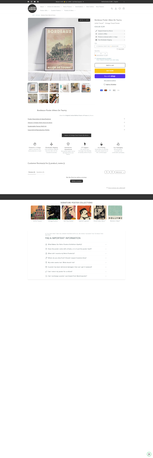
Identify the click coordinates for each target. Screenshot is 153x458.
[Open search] (107, 172)
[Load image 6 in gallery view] (86, 88)
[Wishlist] (120, 9)
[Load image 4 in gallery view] (65, 88)
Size (96, 43)
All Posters (38, 15)
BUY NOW (110, 71)
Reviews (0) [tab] (32, 172)
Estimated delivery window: (104, 58)
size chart (121, 49)
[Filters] (112, 172)
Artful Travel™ (99, 23)
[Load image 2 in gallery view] (43, 88)
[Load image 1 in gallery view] (33, 88)
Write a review (76, 181)
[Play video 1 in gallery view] (54, 98)
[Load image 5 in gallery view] (75, 88)
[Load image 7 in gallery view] (33, 98)
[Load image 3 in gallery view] (54, 88)
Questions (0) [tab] (40, 172)
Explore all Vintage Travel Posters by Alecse (76, 135)
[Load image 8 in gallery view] (43, 98)
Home (33, 15)
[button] (42, 7)
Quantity (97, 50)
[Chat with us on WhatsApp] (149, 454)
